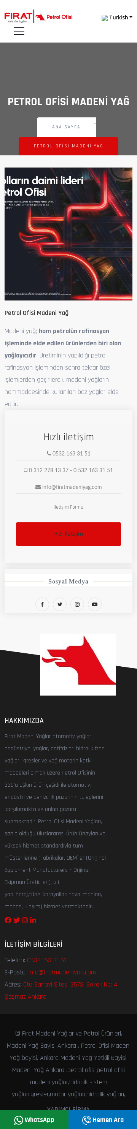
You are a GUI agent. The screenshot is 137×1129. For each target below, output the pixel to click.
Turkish (118, 18)
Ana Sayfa (66, 127)
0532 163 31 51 (46, 960)
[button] (14, 238)
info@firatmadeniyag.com (62, 972)
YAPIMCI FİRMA (68, 1109)
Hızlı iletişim (68, 534)
